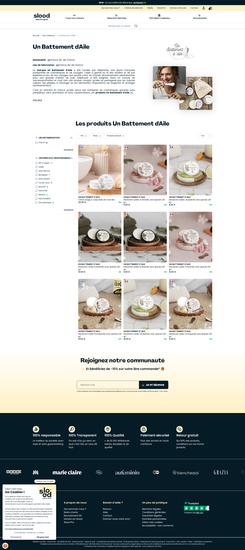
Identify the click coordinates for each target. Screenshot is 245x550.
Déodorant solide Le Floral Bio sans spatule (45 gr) (144, 201)
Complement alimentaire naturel (109, 542)
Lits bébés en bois (64, 542)
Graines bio (51, 542)
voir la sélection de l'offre (151, 546)
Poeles (190, 542)
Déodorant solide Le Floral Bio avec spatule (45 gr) (190, 268)
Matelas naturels (39, 542)
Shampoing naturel (131, 542)
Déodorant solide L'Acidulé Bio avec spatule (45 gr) (145, 335)
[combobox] (205, 135)
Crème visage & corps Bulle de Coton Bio (96, 199)
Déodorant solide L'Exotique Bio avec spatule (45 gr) (99, 335)
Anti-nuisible (181, 542)
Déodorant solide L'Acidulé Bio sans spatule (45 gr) (190, 201)
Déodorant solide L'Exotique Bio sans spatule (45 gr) (190, 335)
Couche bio (170, 542)
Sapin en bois (90, 542)
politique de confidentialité (88, 394)
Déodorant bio (77, 542)
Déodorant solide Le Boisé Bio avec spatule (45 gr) (99, 268)
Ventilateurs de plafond (203, 542)
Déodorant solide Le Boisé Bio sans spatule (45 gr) (144, 268)
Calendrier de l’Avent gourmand (152, 542)
